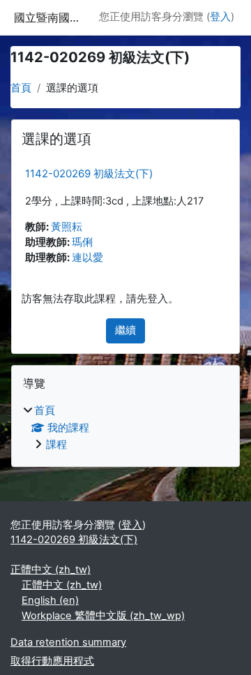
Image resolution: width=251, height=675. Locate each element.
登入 (220, 16)
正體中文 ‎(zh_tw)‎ (50, 569)
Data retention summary (68, 642)
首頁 (20, 88)
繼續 (125, 330)
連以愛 (87, 257)
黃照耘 (66, 227)
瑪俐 (82, 242)
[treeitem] (125, 428)
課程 (56, 444)
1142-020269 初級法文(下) (89, 173)
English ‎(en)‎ (50, 600)
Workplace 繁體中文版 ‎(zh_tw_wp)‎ (103, 615)
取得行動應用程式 (52, 661)
